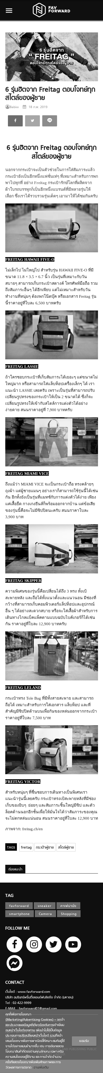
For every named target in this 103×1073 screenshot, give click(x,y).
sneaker (45, 906)
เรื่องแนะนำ (15, 869)
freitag (26, 847)
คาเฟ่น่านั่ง (68, 906)
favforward (19, 906)
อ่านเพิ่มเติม (40, 1067)
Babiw (14, 107)
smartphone (19, 914)
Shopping (69, 914)
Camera (45, 914)
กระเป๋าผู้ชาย (45, 847)
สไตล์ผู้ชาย (66, 847)
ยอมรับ (84, 1041)
